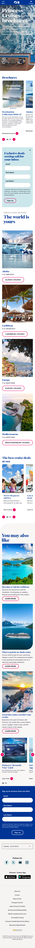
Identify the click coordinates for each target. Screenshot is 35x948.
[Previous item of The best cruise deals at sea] (3, 517)
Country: (6, 846)
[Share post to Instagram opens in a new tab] (27, 862)
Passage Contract (17, 903)
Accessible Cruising (17, 918)
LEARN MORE (10, 598)
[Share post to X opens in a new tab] (13, 862)
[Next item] (33, 755)
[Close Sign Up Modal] (30, 150)
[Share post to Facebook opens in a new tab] (6, 862)
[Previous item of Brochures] (3, 139)
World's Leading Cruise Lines (17, 914)
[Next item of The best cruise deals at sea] (14, 517)
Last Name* (10, 181)
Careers (17, 895)
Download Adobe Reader (17, 925)
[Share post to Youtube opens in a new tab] (20, 862)
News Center (17, 899)
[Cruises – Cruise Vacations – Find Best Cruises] (17, 2)
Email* (8, 164)
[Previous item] (2, 755)
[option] (13, 108)
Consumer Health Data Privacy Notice (17, 921)
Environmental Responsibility (17, 910)
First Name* (10, 173)
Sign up (10, 200)
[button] (13, 279)
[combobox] (21, 846)
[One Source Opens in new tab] (17, 931)
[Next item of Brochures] (14, 139)
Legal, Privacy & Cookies (17, 906)
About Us (17, 891)
